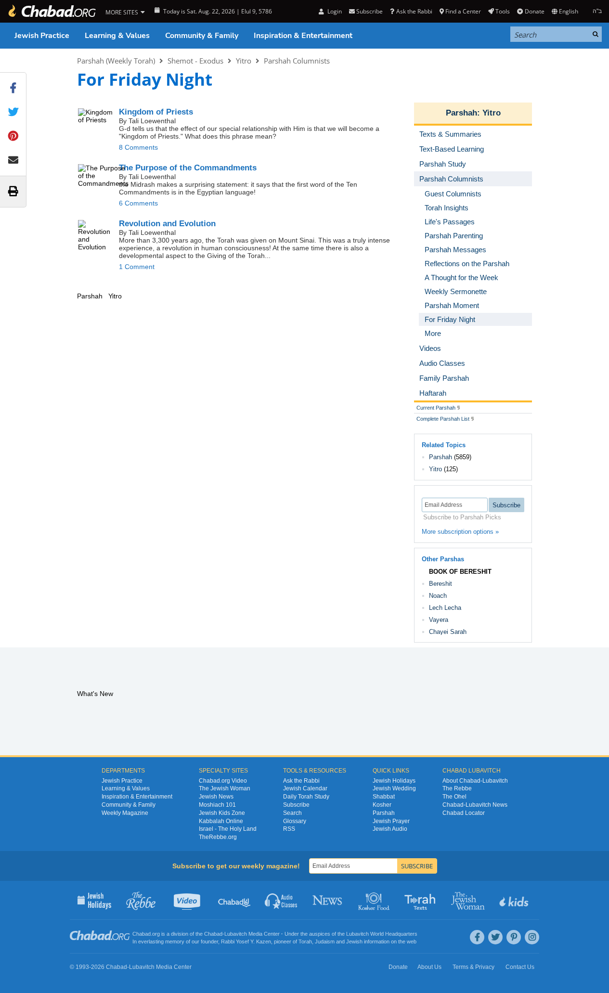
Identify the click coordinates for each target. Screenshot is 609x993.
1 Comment (137, 267)
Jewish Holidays (394, 780)
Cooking (374, 900)
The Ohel (454, 796)
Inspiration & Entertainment (303, 35)
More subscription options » (460, 531)
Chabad (213, 934)
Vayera (438, 619)
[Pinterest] (513, 937)
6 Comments (138, 203)
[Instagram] (532, 937)
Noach (438, 595)
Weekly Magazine (125, 813)
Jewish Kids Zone (222, 813)
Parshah (461, 112)
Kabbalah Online (221, 821)
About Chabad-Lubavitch (475, 780)
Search (292, 813)
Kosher (382, 804)
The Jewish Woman (224, 788)
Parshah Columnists (297, 60)
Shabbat (384, 796)
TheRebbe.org (218, 837)
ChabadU (234, 900)
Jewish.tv (188, 900)
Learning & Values (117, 35)
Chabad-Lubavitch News (474, 804)
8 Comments (138, 147)
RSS (289, 828)
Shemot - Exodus (195, 60)
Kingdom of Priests (156, 111)
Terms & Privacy (473, 967)
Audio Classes (281, 900)
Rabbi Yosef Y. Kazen (246, 941)
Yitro (243, 60)
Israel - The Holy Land (228, 828)
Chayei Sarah (447, 631)
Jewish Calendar (305, 788)
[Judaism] (51, 11)
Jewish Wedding (394, 788)
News (328, 900)
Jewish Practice (41, 35)
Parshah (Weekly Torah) (116, 60)
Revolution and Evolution (167, 223)
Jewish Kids (514, 900)
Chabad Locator (463, 813)
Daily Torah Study (306, 796)
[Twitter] (495, 937)
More (433, 333)
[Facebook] (477, 937)
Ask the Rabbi (414, 11)
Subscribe (296, 804)
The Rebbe (457, 788)
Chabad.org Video (223, 780)
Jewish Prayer (391, 821)
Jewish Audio (390, 828)
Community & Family (201, 35)
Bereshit (440, 583)
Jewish (354, 941)
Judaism (325, 941)
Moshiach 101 (217, 804)
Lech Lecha (445, 607)
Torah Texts (421, 900)
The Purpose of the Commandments (188, 167)
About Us (429, 967)
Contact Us (519, 967)
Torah (305, 941)
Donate (534, 11)
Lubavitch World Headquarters (381, 934)
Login (333, 11)
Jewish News (216, 796)
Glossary (294, 821)
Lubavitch (235, 934)
